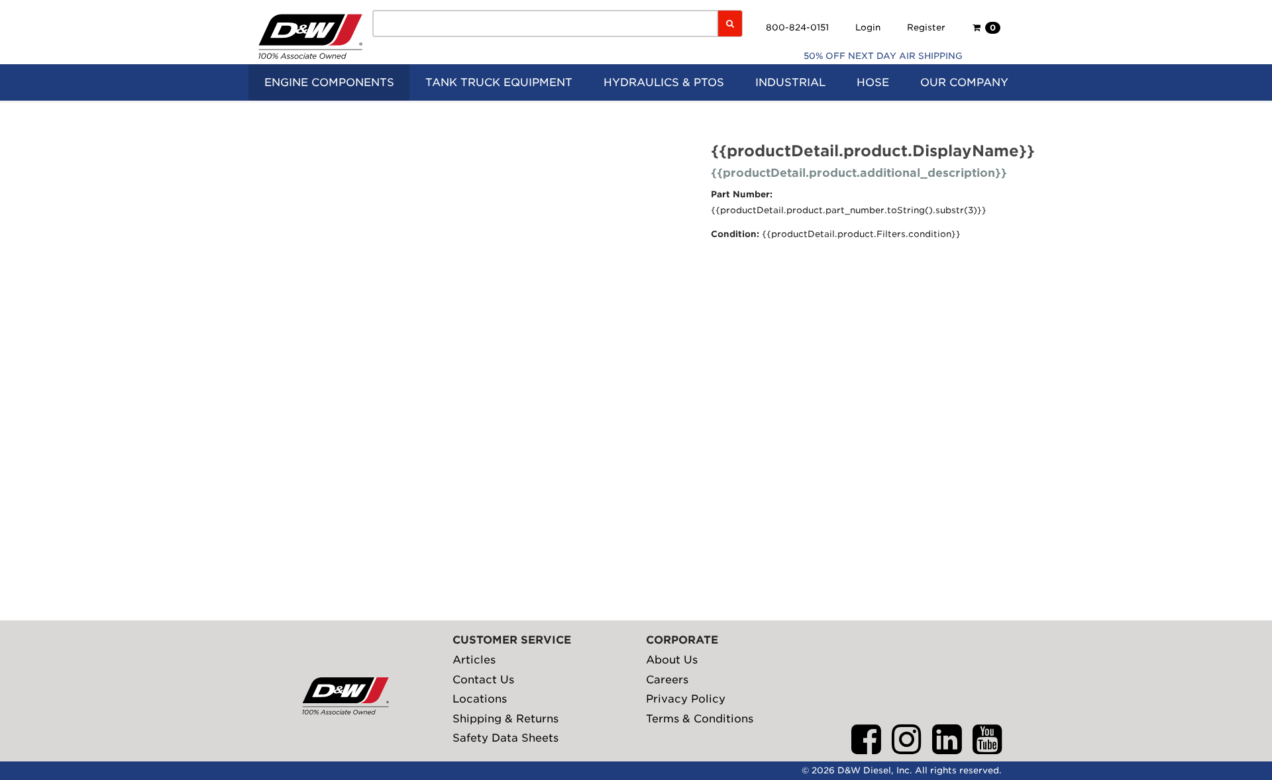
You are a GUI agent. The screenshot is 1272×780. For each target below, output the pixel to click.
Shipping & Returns (505, 718)
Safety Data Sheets (505, 738)
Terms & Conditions (699, 718)
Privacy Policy (685, 699)
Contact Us (483, 679)
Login (867, 27)
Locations (479, 699)
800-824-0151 (797, 27)
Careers (667, 679)
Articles (474, 660)
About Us (672, 660)
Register (926, 27)
